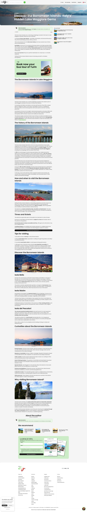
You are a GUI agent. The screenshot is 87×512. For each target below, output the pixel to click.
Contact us (59, 479)
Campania (33, 480)
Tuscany (32, 498)
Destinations (74, 2)
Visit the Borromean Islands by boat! (33, 230)
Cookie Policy (39, 509)
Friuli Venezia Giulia (34, 483)
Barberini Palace (21, 486)
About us (58, 476)
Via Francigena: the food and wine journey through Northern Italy (65, 30)
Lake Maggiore (22, 119)
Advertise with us (60, 477)
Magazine (79, 2)
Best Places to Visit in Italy (48, 491)
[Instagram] (63, 468)
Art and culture (46, 488)
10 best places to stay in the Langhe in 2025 (64, 42)
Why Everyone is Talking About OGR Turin (63, 430)
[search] (24, 2)
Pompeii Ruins (20, 476)
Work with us (59, 480)
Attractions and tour (47, 480)
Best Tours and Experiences (48, 486)
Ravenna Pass (20, 495)
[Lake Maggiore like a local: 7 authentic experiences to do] (55, 34)
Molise (32, 491)
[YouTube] (65, 468)
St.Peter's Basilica (21, 477)
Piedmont (33, 492)
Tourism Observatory (60, 482)
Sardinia (32, 495)
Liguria (32, 486)
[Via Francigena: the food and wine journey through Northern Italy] (55, 30)
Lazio (32, 485)
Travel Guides (46, 483)
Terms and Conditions (46, 509)
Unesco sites (46, 482)
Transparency (53, 509)
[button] (8, 507)
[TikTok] (66, 468)
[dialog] (7, 504)
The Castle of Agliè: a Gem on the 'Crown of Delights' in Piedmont (64, 38)
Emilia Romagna (34, 482)
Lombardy (33, 488)
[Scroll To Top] (85, 511)
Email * (22, 445)
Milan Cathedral (21, 480)
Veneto (32, 504)
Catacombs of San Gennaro (23, 493)
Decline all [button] (11, 505)
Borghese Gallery (21, 483)
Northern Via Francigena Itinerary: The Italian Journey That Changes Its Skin (29, 430)
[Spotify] (68, 468)
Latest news (46, 485)
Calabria (32, 479)
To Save (61, 2)
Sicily (32, 496)
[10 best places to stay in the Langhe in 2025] (55, 42)
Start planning (67, 2)
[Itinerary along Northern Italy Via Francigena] (20, 430)
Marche (32, 489)
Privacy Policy (33, 509)
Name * (22, 442)
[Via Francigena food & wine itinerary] (38, 430)
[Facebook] (62, 468)
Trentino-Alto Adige (34, 499)
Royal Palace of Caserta (22, 485)
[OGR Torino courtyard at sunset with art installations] (55, 430)
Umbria (32, 501)
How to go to (46, 479)
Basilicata (33, 477)
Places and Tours (47, 492)
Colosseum (20, 479)
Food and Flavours (47, 489)
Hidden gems (46, 477)
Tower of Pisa (20, 482)
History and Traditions (48, 495)
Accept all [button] (4, 505)
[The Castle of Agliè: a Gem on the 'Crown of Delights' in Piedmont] (55, 38)
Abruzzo (32, 476)
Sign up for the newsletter (31, 454)
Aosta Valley (33, 502)
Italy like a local (46, 476)
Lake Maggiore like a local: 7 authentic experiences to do (64, 34)
